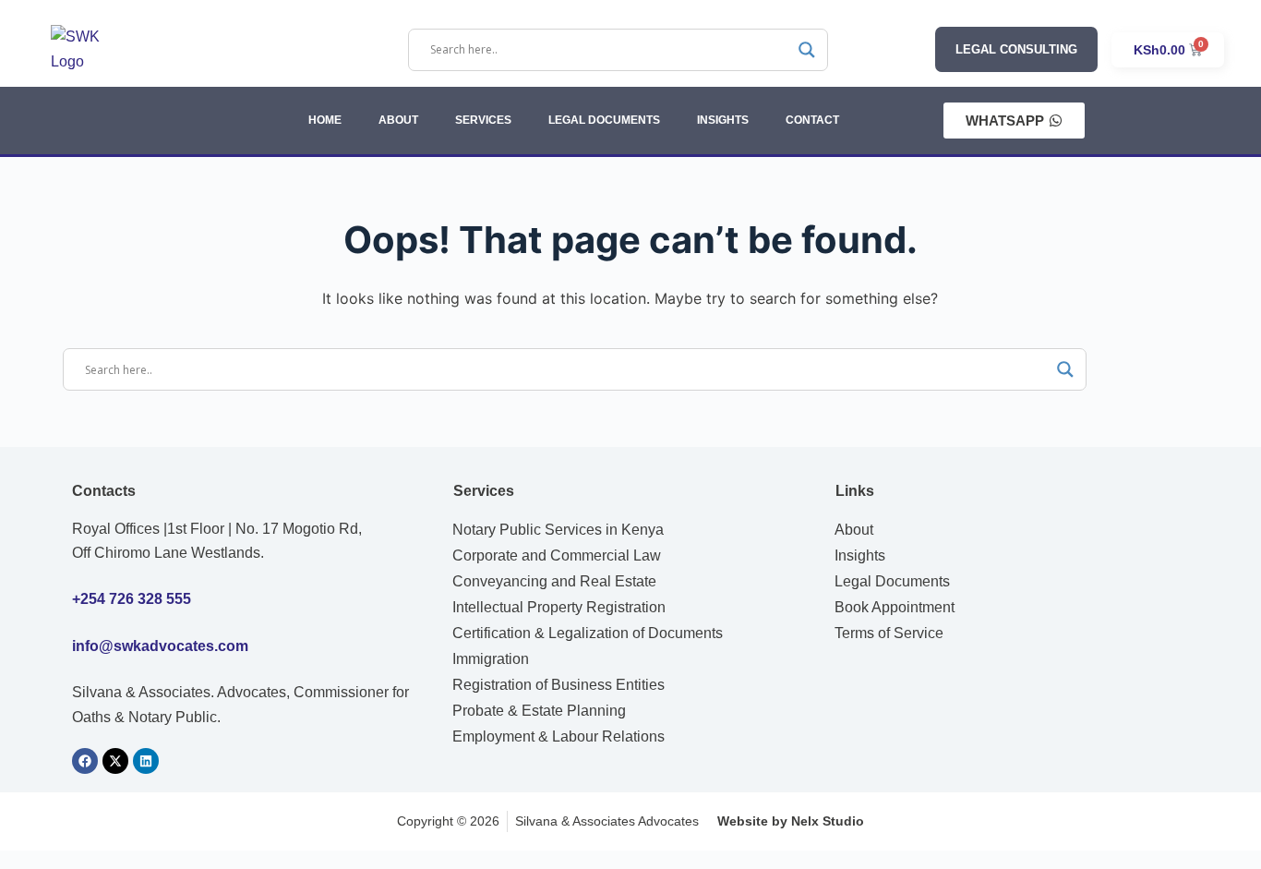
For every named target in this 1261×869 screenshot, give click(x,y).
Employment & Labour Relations (558, 736)
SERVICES (483, 120)
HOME (325, 120)
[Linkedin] (146, 761)
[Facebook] (85, 761)
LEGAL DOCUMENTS (604, 120)
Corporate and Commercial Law (556, 555)
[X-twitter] (115, 761)
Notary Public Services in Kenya (558, 529)
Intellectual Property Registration (559, 607)
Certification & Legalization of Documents (587, 633)
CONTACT (812, 120)
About (854, 529)
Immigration (490, 659)
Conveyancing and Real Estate (554, 581)
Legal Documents (892, 581)
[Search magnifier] (807, 50)
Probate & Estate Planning (539, 710)
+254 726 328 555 (131, 599)
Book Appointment (895, 607)
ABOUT (398, 120)
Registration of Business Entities (558, 685)
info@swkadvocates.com (160, 646)
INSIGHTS (723, 120)
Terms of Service (889, 633)
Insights (860, 555)
